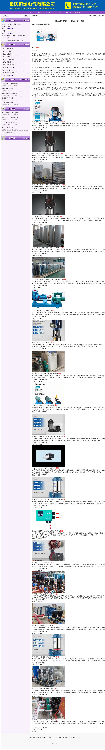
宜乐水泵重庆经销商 (8, 73)
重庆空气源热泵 (7, 51)
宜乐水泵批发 (6, 70)
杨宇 (80, 737)
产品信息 (39, 12)
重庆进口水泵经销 (8, 48)
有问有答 (68, 12)
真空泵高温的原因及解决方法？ (10, 113)
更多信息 (34, 731)
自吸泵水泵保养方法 (7, 88)
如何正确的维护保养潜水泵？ (10, 122)
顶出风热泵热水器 (8, 67)
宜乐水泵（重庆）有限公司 (39, 128)
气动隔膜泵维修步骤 (7, 103)
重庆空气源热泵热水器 (9, 59)
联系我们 (78, 12)
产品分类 (49, 12)
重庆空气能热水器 (8, 56)
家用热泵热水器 (7, 62)
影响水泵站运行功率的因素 (9, 93)
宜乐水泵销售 (6, 75)
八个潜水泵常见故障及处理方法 (10, 83)
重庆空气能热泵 (7, 54)
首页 (29, 12)
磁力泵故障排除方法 (7, 98)
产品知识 (58, 12)
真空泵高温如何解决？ (8, 132)
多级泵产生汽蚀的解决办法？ (10, 127)
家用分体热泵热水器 (8, 65)
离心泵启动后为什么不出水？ (10, 117)
